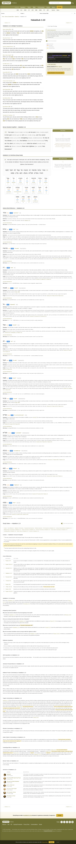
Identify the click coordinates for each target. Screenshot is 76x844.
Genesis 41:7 (50, 459)
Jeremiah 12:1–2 (9, 568)
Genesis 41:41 (60, 258)
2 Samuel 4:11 (8, 580)
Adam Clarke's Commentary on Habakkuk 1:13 (59, 529)
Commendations (34, 824)
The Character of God (11, 792)
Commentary (41, 7)
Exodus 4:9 (7, 351)
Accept (51, 842)
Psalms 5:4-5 (53, 749)
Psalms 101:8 (55, 476)
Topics (29, 7)
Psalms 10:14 (60, 295)
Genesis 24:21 (39, 441)
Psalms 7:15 (19, 332)
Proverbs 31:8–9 (9, 576)
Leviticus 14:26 (25, 514)
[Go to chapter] (74, 13)
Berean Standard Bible (9, 16)
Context (5, 528)
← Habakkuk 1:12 (7, 22)
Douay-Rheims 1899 (6, 106)
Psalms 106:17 (56, 459)
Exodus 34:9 (61, 239)
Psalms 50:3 (8, 584)
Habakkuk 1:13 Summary (19, 528)
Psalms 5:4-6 (35, 717)
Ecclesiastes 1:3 (14, 332)
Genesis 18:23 (49, 476)
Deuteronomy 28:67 (68, 239)
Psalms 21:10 (62, 459)
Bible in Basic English (7, 55)
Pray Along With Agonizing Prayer (14, 777)
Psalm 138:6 (17, 291)
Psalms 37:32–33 (9, 591)
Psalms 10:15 (8, 589)
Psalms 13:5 (9, 369)
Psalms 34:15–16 (9, 564)
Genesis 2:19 (65, 388)
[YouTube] (72, 822)
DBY (48, 10)
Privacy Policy (27, 824)
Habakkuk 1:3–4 (9, 573)
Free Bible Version (6, 63)
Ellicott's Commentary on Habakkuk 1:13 (43, 529)
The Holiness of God (11, 795)
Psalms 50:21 (16, 752)
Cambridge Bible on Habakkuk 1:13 (10, 531)
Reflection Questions (38, 528)
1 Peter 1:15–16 (9, 586)
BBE (36, 10)
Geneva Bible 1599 (6, 72)
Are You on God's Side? (12, 788)
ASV (33, 10)
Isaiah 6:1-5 (48, 627)
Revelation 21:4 (26, 603)
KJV (21, 10)
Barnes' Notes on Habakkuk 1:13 (22, 531)
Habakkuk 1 (17, 16)
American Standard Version (8, 46)
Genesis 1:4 (55, 258)
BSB (18, 10)
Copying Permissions (17, 824)
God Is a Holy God (10, 785)
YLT (29, 10)
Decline (57, 842)
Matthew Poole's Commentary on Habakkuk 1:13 (12, 529)
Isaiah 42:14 (48, 751)
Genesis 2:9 (38, 279)
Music (58, 10)
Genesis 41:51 (7, 332)
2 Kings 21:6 (48, 279)
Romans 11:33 (68, 614)
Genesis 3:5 (56, 239)
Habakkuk (9, 774)
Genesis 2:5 (65, 350)
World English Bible (6, 89)
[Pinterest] (70, 822)
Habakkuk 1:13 (27, 220)
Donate (59, 7)
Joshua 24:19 (19, 706)
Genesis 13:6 (69, 367)
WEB (25, 10)
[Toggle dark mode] (73, 3)
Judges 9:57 (43, 279)
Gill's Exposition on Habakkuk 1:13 (49, 528)
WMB (40, 10)
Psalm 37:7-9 (53, 621)
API (11, 824)
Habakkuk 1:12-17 (37, 754)
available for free (28, 815)
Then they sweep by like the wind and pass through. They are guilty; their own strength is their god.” (23, 537)
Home (3, 16)
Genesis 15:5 (49, 295)
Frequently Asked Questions (29, 528)
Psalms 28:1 (44, 441)
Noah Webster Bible (6, 98)
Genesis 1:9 (32, 316)
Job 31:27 (35, 417)
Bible (34, 7)
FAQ (8, 824)
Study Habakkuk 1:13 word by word (55, 72)
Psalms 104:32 (55, 295)
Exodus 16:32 (19, 514)
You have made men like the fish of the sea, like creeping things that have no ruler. (20, 548)
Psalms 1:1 (60, 476)
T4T (44, 10)
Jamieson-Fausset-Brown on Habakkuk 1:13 (63, 528)
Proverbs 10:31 (40, 493)
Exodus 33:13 (66, 258)
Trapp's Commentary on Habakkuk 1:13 (28, 529)
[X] (64, 822)
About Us (4, 824)
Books (48, 7)
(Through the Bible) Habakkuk (13, 781)
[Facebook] (61, 822)
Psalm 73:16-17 (56, 633)
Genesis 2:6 (14, 514)
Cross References (11, 528)
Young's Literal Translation (8, 80)
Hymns (53, 10)
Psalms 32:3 (49, 441)
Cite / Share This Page (52, 26)
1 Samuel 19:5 (7, 389)
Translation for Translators (8, 115)
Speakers (22, 7)
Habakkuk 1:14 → (69, 22)
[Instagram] (67, 822)
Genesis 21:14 (37, 316)
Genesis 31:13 (43, 316)
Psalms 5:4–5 (8, 560)
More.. (53, 7)
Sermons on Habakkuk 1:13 (34, 531)
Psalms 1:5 (46, 493)
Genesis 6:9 (34, 493)
